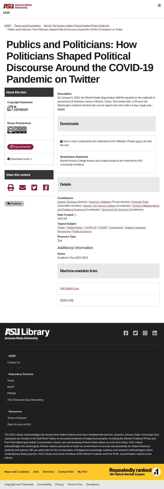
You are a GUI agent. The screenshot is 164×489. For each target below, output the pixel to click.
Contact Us (13, 362)
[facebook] (46, 187)
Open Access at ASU (19, 424)
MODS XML (67, 300)
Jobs (36, 471)
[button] (9, 159)
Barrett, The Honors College (99, 205)
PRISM (11, 393)
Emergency (92, 484)
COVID (103, 227)
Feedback (15, 203)
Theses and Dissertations (27, 25)
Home (10, 380)
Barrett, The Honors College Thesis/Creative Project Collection (76, 25)
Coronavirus (116, 227)
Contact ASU (66, 471)
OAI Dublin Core (69, 288)
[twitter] (34, 187)
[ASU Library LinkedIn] (155, 333)
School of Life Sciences (115, 209)
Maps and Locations (16, 471)
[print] (10, 187)
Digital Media (74, 227)
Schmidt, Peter (140, 202)
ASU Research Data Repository (25, 399)
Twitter (61, 227)
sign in (139, 141)
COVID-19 (90, 227)
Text (59, 240)
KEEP (6, 12)
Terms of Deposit (16, 418)
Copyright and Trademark (18, 484)
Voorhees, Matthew (100, 202)
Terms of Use (75, 484)
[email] (22, 187)
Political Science (82, 231)
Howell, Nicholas (67, 202)
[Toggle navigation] (159, 5)
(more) (61, 109)
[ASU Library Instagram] (145, 333)
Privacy (59, 484)
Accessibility (44, 484)
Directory (48, 471)
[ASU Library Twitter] (135, 333)
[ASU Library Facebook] (126, 333)
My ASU (82, 471)
